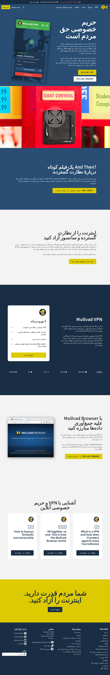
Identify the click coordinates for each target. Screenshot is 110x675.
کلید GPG (47, 646)
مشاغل (105, 668)
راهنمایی (105, 635)
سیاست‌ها (78, 632)
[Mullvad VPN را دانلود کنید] (31, 55)
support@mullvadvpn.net (41, 642)
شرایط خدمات (76, 644)
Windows (81, 372)
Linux (45, 372)
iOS (29, 372)
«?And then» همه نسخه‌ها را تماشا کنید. (74, 190)
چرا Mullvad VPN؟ (101, 655)
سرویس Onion (45, 649)
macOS (62, 372)
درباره (106, 632)
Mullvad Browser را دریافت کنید (83, 456)
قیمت (83, 7)
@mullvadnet (18, 633)
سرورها (105, 638)
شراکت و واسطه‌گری (74, 646)
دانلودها (77, 7)
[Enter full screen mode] (55, 117)
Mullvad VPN (87, 72)
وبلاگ (106, 644)
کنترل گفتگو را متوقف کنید (99, 663)
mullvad (20, 644)
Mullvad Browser (85, 79)
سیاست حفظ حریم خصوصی (71, 638)
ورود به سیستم (16, 7)
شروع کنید (6, 7)
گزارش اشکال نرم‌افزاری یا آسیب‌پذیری (72, 653)
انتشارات (105, 666)
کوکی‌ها (78, 641)
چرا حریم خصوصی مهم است (64, 7)
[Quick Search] (23, 7)
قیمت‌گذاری (104, 641)
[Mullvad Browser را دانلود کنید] (31, 437)
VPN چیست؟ (103, 657)
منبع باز (78, 635)
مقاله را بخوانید (87, 553)
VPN (96, 7)
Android (12, 372)
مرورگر (90, 7)
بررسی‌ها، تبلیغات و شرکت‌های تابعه (69, 649)
